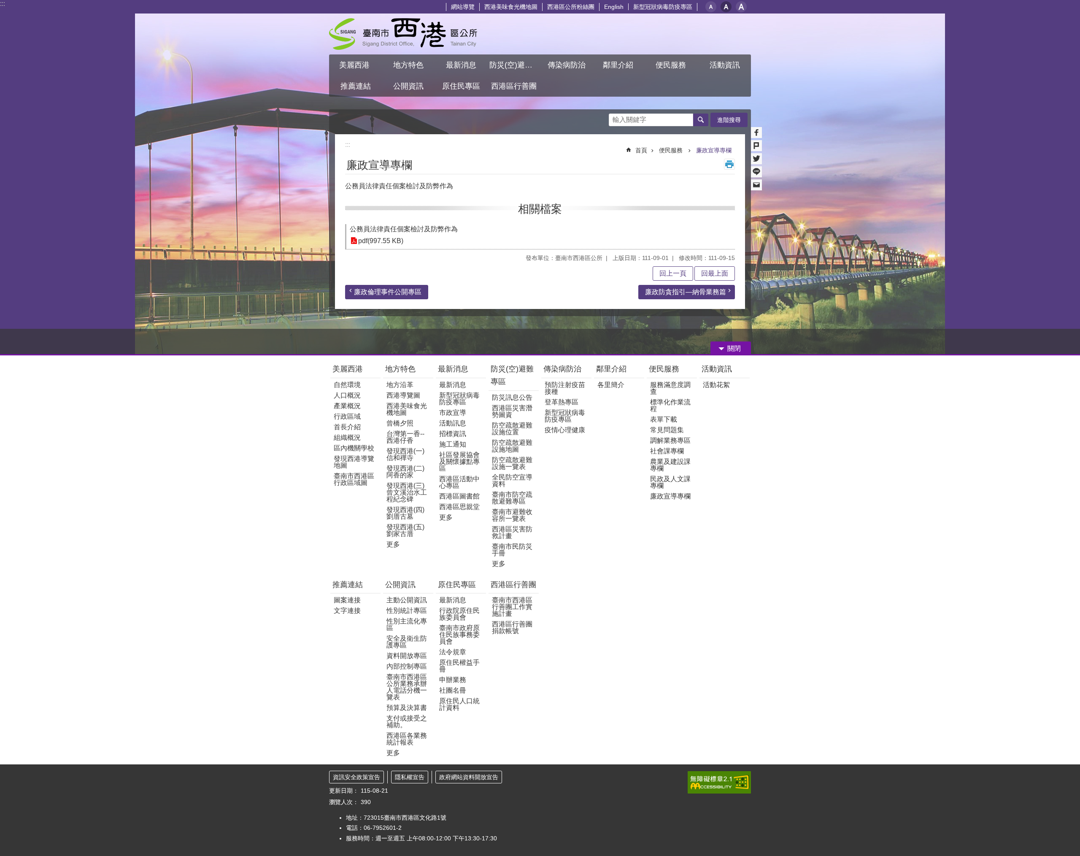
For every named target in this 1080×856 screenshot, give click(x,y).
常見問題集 (667, 429)
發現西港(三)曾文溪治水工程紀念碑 (406, 492)
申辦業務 (452, 679)
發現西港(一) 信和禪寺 (405, 454)
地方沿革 (399, 384)
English (614, 6)
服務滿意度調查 (670, 388)
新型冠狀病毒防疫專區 (662, 6)
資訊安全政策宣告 (356, 777)
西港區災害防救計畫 (512, 532)
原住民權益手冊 (459, 666)
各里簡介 (610, 384)
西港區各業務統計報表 (406, 739)
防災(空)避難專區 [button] (514, 65)
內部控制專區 (406, 666)
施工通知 (452, 444)
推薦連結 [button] (355, 86)
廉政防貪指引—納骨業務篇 (685, 291)
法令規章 (452, 652)
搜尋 (615, 117)
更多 (393, 544)
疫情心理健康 (565, 429)
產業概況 (347, 405)
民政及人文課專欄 (670, 482)
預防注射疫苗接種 (565, 388)
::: (2, 3)
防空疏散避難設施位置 (512, 429)
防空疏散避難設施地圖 (512, 446)
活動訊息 (452, 423)
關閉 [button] (734, 348)
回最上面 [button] (714, 273)
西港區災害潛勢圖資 (512, 411)
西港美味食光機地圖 (510, 6)
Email (756, 184)
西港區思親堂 (459, 506)
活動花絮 (716, 384)
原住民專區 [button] (461, 86)
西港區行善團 (513, 584)
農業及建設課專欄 (670, 465)
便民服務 (671, 150)
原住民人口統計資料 (459, 704)
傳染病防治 (562, 369)
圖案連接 (347, 600)
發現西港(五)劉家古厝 (405, 530)
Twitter (756, 158)
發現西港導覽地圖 (354, 462)
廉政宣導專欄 (714, 150)
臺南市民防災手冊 (512, 550)
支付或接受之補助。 (406, 722)
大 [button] (741, 6)
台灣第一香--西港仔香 (405, 437)
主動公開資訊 (406, 600)
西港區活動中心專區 (459, 482)
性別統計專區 (406, 610)
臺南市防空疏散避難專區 (512, 498)
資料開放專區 (406, 655)
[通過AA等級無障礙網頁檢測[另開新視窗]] (719, 782)
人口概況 (347, 395)
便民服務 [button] (672, 65)
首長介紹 (347, 427)
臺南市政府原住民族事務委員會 (459, 634)
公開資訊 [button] (408, 86)
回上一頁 (672, 273)
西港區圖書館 (459, 496)
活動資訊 (717, 369)
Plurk (756, 145)
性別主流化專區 (406, 624)
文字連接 (347, 610)
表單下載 (663, 419)
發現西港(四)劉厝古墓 (405, 513)
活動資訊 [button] (725, 65)
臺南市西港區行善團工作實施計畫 (512, 606)
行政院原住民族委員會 (459, 614)
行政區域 (347, 416)
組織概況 (347, 437)
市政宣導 (452, 412)
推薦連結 (347, 584)
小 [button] (710, 6)
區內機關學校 (354, 448)
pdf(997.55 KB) (380, 240)
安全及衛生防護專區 (406, 642)
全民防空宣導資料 (512, 481)
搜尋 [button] (700, 120)
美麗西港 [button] (355, 65)
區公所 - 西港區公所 (403, 34)
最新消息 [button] (461, 65)
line (756, 171)
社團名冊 (452, 690)
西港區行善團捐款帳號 (512, 627)
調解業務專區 (670, 440)
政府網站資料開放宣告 (468, 777)
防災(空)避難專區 (512, 375)
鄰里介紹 (612, 369)
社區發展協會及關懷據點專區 (459, 461)
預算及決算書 (406, 707)
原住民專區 (457, 584)
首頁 (641, 150)
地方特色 (400, 369)
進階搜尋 (729, 119)
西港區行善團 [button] (514, 86)
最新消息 (453, 369)
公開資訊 (400, 584)
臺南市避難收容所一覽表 (512, 515)
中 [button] (726, 6)
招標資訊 (452, 433)
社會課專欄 (667, 451)
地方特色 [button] (408, 65)
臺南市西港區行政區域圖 (354, 479)
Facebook (756, 132)
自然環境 (347, 384)
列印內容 (729, 164)
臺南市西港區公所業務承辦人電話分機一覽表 (406, 687)
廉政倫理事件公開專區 (387, 291)
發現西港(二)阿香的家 (405, 472)
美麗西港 (348, 369)
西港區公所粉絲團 (570, 6)
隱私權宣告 (409, 777)
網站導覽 (463, 6)
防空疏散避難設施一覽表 (512, 463)
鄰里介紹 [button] (619, 65)
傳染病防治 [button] (567, 65)
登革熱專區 (561, 402)
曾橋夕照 (399, 423)
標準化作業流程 (670, 405)
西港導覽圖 (403, 395)
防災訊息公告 (512, 397)
